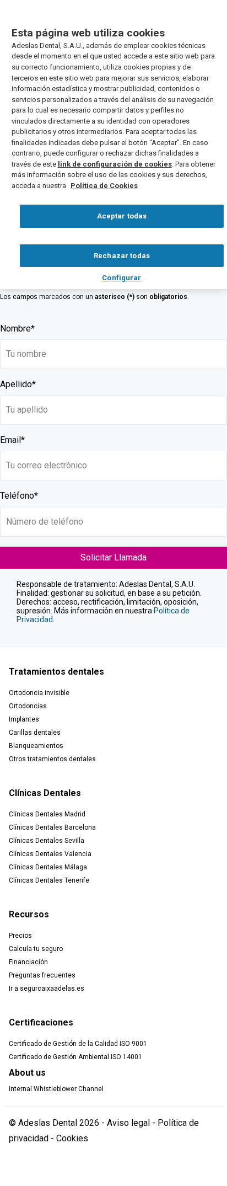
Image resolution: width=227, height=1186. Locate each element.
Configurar (121, 278)
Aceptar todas (122, 216)
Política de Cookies (104, 185)
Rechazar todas (122, 256)
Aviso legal (128, 1123)
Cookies (72, 1138)
